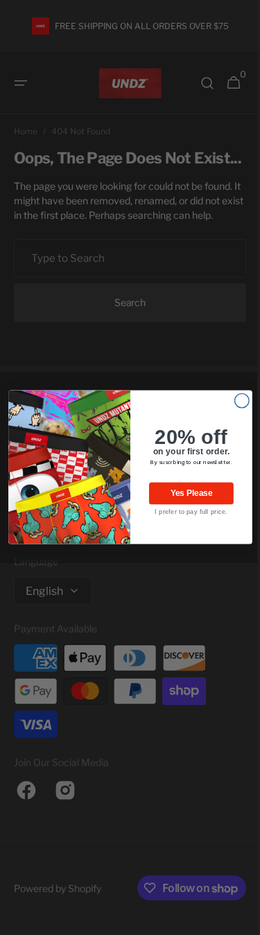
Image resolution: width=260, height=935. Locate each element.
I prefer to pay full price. (185, 512)
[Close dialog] (236, 401)
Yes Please (186, 493)
